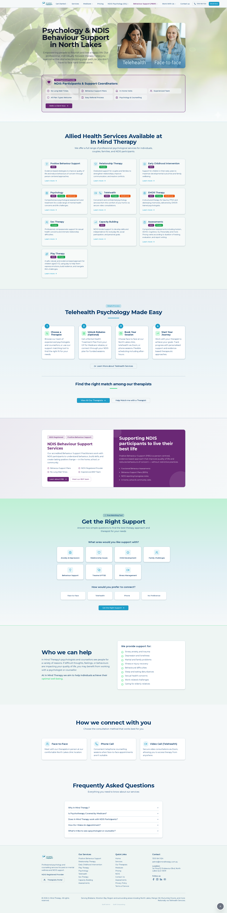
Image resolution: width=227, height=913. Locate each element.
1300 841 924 (157, 858)
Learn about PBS (56, 479)
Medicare (87, 4)
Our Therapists (121, 865)
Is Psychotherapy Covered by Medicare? (87, 813)
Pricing (100, 4)
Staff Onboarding (119, 904)
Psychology (83, 871)
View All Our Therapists (92, 400)
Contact (156, 854)
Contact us (185, 4)
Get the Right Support (112, 608)
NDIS (117, 874)
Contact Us (120, 877)
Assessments (84, 883)
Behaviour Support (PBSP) (144, 4)
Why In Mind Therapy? (79, 808)
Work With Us (168, 4)
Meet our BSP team (80, 479)
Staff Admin (106, 904)
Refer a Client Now (57, 106)
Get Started (61, 4)
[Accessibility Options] (220, 906)
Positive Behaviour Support (90, 858)
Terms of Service (122, 886)
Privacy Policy (121, 883)
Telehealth (83, 874)
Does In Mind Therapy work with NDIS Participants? (93, 819)
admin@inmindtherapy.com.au (165, 862)
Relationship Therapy (87, 862)
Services (75, 4)
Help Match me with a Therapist (131, 400)
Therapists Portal (54, 880)
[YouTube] (165, 879)
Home (118, 858)
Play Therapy (84, 868)
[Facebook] (153, 879)
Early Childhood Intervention (90, 865)
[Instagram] (157, 879)
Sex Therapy (83, 877)
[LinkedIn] (161, 879)
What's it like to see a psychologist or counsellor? (92, 831)
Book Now (214, 4)
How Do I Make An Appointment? (84, 825)
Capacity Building (86, 880)
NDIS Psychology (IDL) (117, 4)
